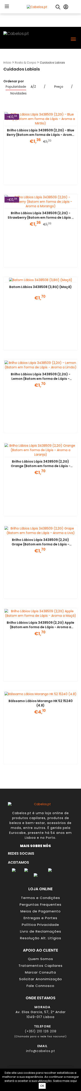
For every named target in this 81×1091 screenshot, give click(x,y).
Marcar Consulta (40, 972)
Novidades (18, 93)
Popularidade (16, 86)
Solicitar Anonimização (40, 979)
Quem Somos (40, 958)
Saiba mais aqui (65, 1081)
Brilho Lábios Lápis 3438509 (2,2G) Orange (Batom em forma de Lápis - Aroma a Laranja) (40, 466)
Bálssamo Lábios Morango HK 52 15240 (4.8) (41, 703)
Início (7, 62)
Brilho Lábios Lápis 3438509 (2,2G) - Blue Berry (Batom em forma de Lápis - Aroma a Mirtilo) (40, 134)
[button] (6, 6)
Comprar (35, 179)
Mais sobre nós (36, 845)
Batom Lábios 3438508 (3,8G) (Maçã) (40, 287)
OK (42, 1086)
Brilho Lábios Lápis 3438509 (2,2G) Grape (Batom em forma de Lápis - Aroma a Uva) (40, 544)
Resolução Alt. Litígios (40, 938)
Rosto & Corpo (25, 62)
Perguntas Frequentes (40, 904)
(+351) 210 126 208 (40, 1031)
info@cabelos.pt (40, 1051)
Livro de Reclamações (40, 931)
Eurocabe (17, 833)
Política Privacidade (40, 924)
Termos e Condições (40, 897)
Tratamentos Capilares (40, 965)
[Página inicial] (37, 6)
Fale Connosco (40, 985)
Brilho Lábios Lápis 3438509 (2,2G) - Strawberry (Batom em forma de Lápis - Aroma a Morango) (40, 217)
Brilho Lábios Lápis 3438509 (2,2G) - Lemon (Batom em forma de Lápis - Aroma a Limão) (40, 378)
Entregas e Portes (40, 918)
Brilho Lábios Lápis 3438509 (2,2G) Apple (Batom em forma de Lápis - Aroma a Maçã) (40, 627)
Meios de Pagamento (40, 911)
